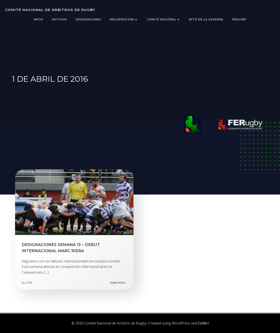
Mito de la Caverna (206, 19)
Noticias (59, 19)
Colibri (203, 323)
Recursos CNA (122, 19)
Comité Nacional (161, 19)
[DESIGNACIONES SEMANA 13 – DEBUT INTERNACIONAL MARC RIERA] (74, 201)
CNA (29, 282)
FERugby (239, 19)
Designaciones (88, 19)
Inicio (38, 19)
